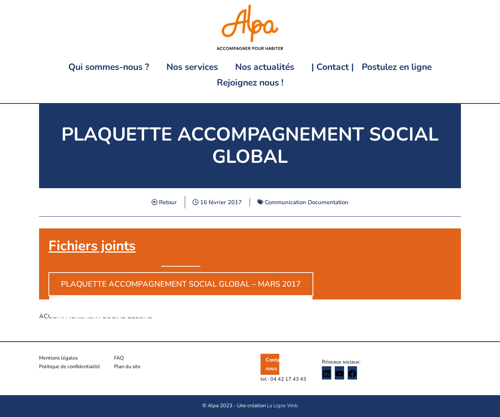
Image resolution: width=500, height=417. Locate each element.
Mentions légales (58, 358)
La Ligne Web (282, 405)
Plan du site (127, 366)
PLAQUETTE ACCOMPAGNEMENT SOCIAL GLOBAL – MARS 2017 (181, 284)
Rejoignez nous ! (250, 83)
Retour (167, 202)
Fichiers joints (92, 246)
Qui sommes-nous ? (108, 67)
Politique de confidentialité (69, 366)
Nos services (192, 67)
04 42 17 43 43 (288, 379)
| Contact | (332, 67)
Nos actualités (264, 67)
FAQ (119, 358)
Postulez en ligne (397, 67)
